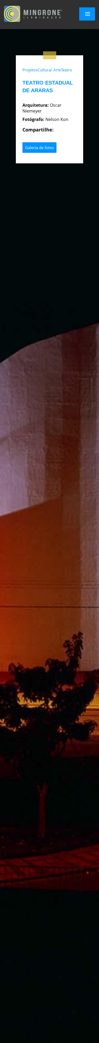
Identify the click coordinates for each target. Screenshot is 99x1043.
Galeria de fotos (39, 147)
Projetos (29, 69)
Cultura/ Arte (49, 69)
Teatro (66, 69)
